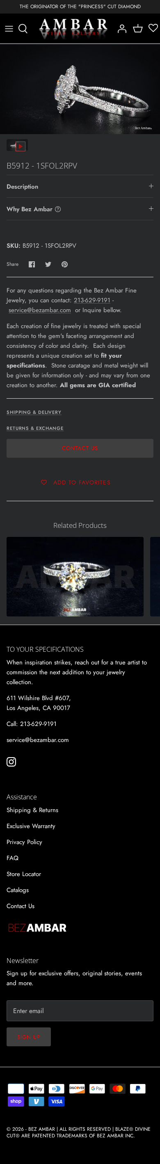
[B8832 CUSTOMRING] (75, 576)
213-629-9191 (92, 300)
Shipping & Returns (32, 810)
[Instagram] (11, 762)
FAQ (12, 858)
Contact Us (80, 448)
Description (22, 186)
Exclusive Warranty (31, 826)
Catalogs (18, 890)
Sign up (28, 1037)
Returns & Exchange (35, 428)
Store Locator (24, 874)
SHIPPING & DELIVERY (34, 412)
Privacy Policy (24, 842)
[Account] (120, 29)
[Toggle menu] (9, 29)
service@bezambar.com (40, 310)
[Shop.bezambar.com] (73, 29)
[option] (80, 89)
